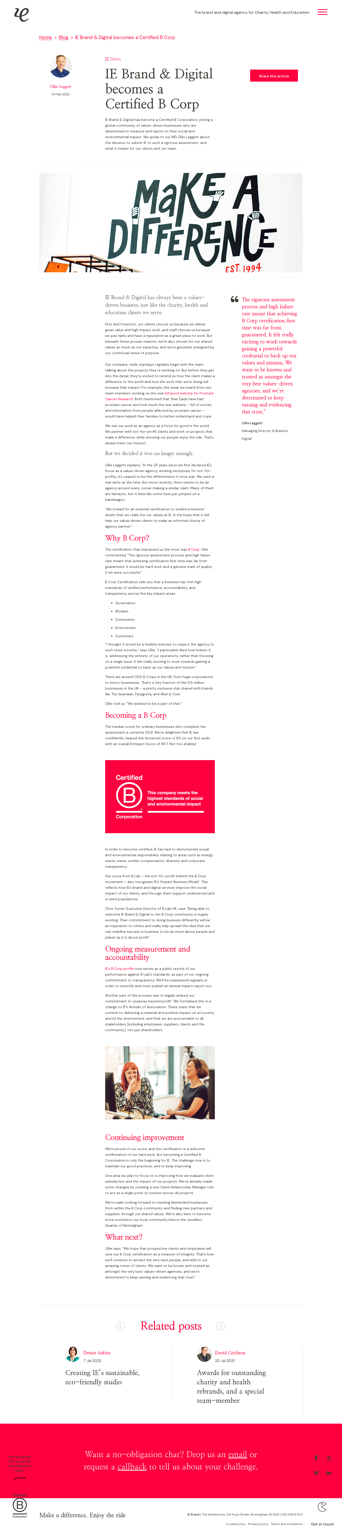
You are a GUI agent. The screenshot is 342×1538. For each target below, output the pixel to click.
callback (132, 1467)
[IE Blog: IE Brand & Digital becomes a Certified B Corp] (19, 1505)
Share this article (274, 76)
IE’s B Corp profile (119, 968)
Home (45, 37)
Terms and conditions (287, 1524)
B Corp (193, 549)
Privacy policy (258, 1524)
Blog (63, 37)
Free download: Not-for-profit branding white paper (20, 1463)
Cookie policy (236, 1524)
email (237, 1455)
